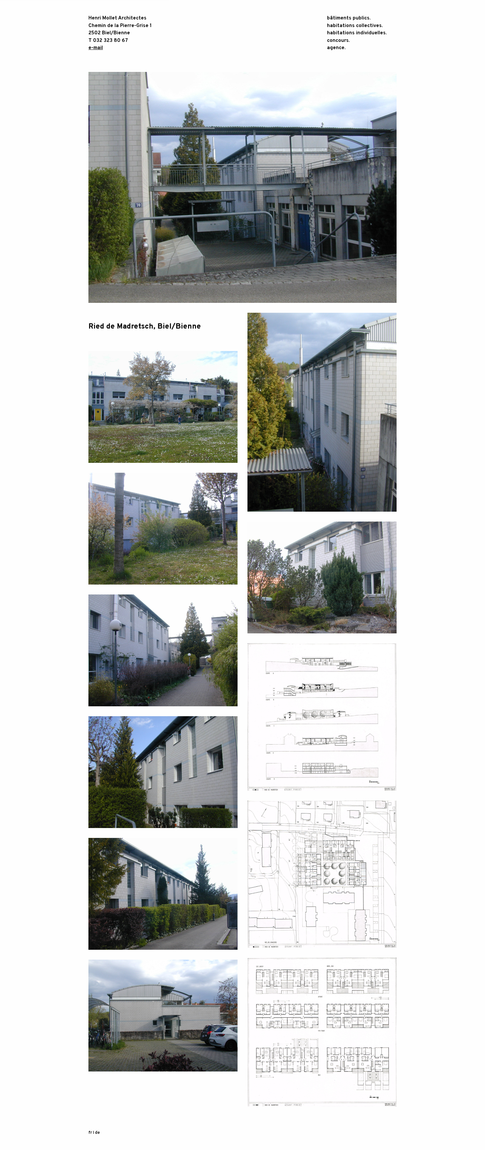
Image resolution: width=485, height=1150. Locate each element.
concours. (338, 41)
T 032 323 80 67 (108, 41)
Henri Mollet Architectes (117, 18)
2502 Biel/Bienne (109, 33)
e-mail (95, 48)
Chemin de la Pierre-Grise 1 (120, 26)
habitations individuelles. (357, 33)
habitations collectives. (355, 26)
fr (90, 1132)
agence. (336, 48)
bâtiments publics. (349, 18)
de (97, 1132)
